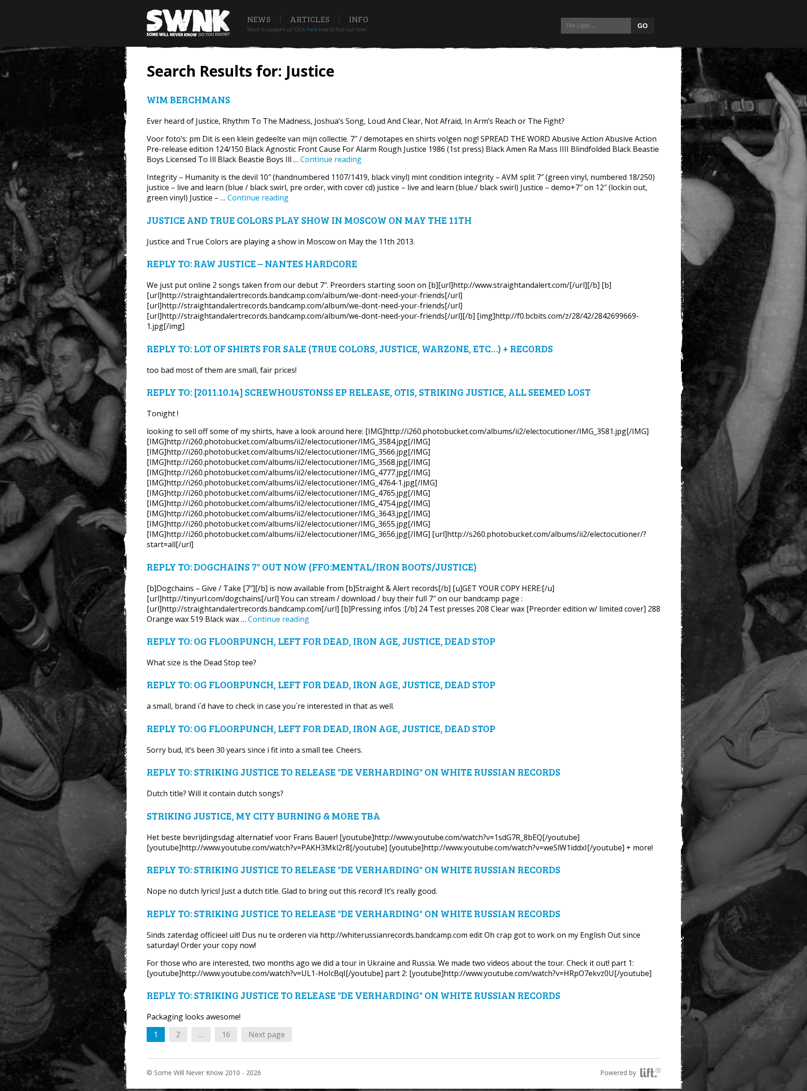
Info (358, 19)
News (259, 19)
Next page (266, 1034)
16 (229, 1034)
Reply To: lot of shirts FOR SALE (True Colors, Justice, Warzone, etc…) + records (350, 348)
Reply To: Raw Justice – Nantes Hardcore (252, 263)
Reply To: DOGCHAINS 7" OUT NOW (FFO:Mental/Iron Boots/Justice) (312, 566)
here (312, 29)
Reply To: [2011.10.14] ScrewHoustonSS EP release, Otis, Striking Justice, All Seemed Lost (369, 392)
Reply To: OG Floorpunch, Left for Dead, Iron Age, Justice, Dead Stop (321, 641)
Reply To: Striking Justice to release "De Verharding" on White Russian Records (353, 771)
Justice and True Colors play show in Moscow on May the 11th (309, 220)
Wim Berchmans (188, 99)
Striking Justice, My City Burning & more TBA (263, 815)
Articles (310, 19)
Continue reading (330, 159)
